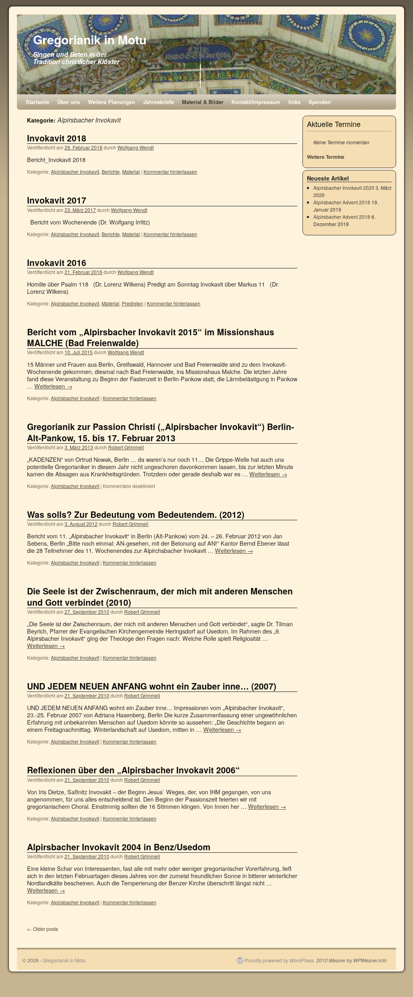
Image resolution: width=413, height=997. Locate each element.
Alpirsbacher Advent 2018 (341, 202)
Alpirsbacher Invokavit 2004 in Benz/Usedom (119, 847)
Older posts (42, 928)
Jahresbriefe (158, 102)
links (294, 102)
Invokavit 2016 (56, 262)
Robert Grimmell (126, 447)
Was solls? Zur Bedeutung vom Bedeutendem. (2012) (135, 514)
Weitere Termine (325, 156)
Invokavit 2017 (56, 200)
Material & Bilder (202, 102)
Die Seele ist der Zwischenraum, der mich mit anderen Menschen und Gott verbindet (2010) (160, 596)
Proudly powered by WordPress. (279, 960)
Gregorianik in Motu (89, 39)
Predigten (132, 303)
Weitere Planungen (111, 102)
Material (131, 171)
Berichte (111, 171)
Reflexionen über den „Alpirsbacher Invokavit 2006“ (133, 770)
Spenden (320, 102)
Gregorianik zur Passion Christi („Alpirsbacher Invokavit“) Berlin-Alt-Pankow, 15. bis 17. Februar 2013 (160, 431)
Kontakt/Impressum (256, 102)
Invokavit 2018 (56, 138)
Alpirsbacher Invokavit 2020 (343, 187)
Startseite (37, 102)
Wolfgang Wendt (135, 147)
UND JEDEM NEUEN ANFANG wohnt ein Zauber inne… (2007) (151, 686)
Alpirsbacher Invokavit (75, 171)
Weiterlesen (53, 386)
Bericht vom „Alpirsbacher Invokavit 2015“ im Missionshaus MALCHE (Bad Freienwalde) (150, 337)
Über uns (68, 102)
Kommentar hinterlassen (170, 171)
